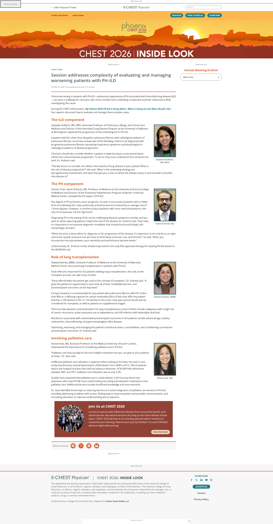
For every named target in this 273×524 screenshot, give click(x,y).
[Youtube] (206, 480)
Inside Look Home (59, 15)
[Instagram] (211, 480)
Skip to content (10, 4)
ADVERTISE (201, 486)
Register (176, 15)
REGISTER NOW (160, 432)
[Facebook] (192, 480)
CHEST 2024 (56, 69)
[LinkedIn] (201, 480)
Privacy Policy (201, 499)
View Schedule (195, 15)
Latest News (78, 15)
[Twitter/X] (196, 480)
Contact (201, 493)
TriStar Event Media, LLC (117, 501)
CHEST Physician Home (65, 7)
